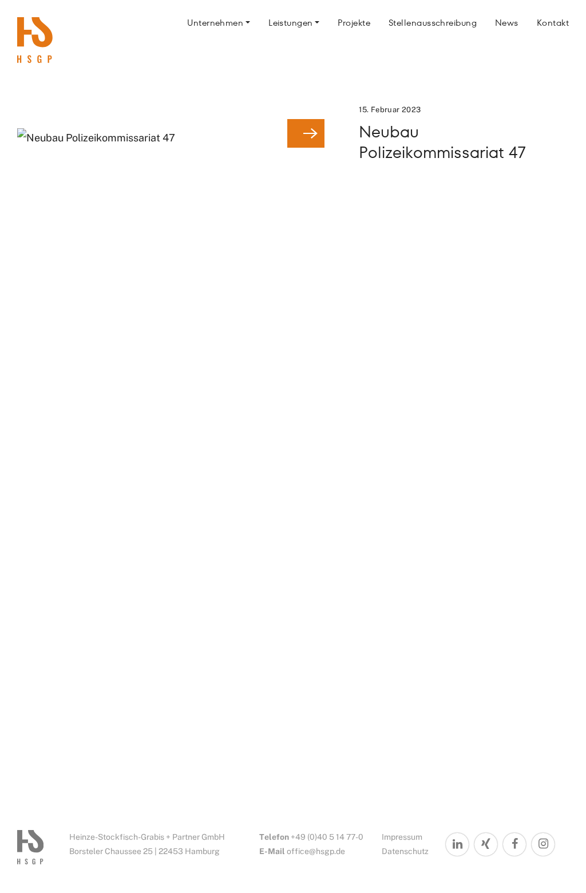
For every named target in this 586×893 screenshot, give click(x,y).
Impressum (402, 836)
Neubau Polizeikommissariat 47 (442, 142)
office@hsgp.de (316, 851)
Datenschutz (405, 851)
